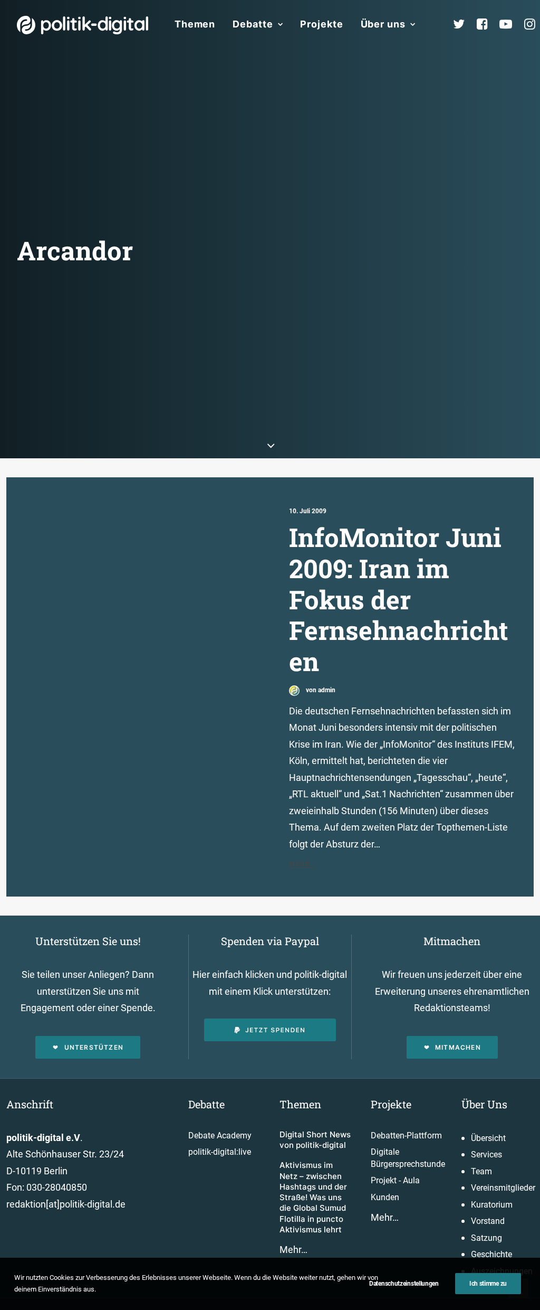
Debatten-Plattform (406, 1135)
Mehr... (302, 864)
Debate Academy (220, 1135)
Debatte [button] (253, 24)
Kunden (385, 1197)
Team (481, 1171)
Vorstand (488, 1221)
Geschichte (491, 1254)
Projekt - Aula (395, 1180)
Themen (195, 24)
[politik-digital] (82, 25)
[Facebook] (487, 24)
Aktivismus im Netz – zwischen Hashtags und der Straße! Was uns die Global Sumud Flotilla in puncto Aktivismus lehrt (313, 1197)
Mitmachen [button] (458, 1047)
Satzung (486, 1238)
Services (486, 1154)
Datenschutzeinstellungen (404, 1283)
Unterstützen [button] (93, 1047)
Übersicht (488, 1138)
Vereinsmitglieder (503, 1188)
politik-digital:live (219, 1152)
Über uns (383, 24)
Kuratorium (492, 1205)
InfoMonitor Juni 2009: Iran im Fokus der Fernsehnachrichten (398, 598)
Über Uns (484, 1104)
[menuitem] (195, 24)
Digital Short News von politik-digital (315, 1139)
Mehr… (293, 1249)
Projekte (321, 24)
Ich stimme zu (488, 1283)
